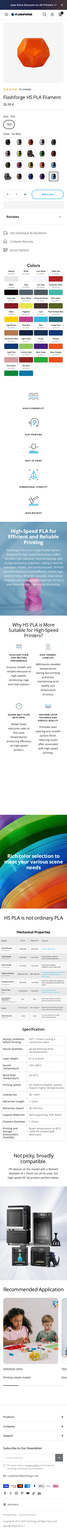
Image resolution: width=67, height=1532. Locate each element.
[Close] (62, 5)
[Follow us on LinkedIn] (39, 1493)
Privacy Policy (10, 1514)
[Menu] (6, 14)
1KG (9, 124)
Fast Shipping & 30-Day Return (28, 233)
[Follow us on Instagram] (16, 1493)
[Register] (59, 1458)
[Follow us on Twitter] (11, 1493)
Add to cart (48, 194)
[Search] (44, 14)
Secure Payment (19, 250)
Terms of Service (27, 1514)
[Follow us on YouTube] (28, 1493)
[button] (33, 205)
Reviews (12, 217)
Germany (13, 1504)
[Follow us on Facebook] (5, 1493)
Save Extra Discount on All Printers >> (34, 5)
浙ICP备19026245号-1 (14, 1526)
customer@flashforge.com (23, 1476)
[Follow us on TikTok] (33, 1493)
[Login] (52, 14)
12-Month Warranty (21, 241)
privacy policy (32, 1465)
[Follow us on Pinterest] (22, 1493)
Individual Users (13, 1369)
